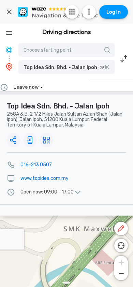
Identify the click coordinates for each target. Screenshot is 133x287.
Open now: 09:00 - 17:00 (47, 192)
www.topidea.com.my (44, 178)
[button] (66, 67)
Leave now (26, 87)
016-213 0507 (36, 165)
